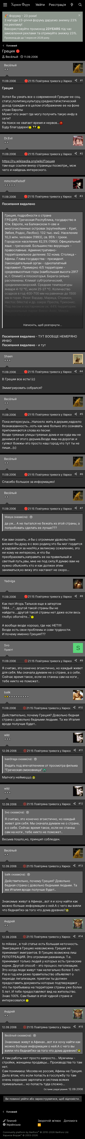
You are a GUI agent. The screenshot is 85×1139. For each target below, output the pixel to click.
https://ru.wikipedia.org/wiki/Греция (28, 161)
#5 (81, 414)
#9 (81, 660)
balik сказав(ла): (15, 874)
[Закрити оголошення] (79, 16)
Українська (13, 1124)
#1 (81, 80)
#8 (81, 596)
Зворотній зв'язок (49, 1120)
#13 (80, 865)
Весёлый (12, 56)
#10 (80, 707)
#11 (81, 750)
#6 (81, 474)
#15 (81, 1026)
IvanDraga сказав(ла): (19, 759)
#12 (81, 803)
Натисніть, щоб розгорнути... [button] (42, 325)
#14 (80, 936)
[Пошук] (80, 4)
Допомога (70, 1120)
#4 (81, 371)
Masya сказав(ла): (16, 517)
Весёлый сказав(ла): (18, 1035)
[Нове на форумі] (72, 4)
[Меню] (5, 4)
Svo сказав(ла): (15, 812)
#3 (81, 196)
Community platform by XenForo (36, 1132)
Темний (11, 1120)
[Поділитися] (76, 80)
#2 (81, 153)
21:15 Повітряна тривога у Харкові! (51, 81)
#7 (81, 508)
